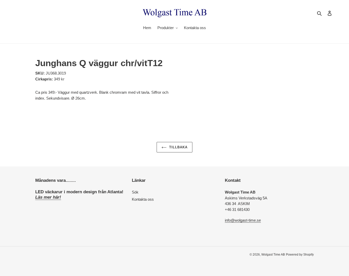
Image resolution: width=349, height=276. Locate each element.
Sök (135, 192)
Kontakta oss (143, 199)
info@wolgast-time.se (243, 220)
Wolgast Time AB (273, 254)
